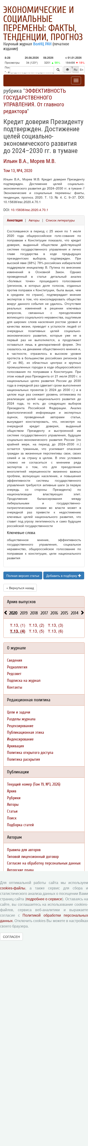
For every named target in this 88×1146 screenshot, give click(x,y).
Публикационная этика (25, 732)
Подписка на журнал (23, 680)
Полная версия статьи (22, 575)
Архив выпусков (21, 601)
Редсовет (14, 673)
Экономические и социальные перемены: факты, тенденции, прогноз (43, 24)
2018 (34, 613)
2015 (64, 613)
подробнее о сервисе (44, 899)
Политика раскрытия (23, 759)
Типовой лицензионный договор (33, 856)
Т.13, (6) (55, 631)
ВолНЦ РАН (42, 43)
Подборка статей (20, 825)
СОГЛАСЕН (11, 936)
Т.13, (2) (36, 625)
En (81, 69)
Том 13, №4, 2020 (17, 170)
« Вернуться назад (20, 587)
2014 (74, 613)
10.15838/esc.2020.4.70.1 (29, 209)
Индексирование (20, 739)
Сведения (14, 660)
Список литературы (60, 220)
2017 (44, 613)
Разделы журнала (21, 719)
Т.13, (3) (55, 625)
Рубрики (14, 798)
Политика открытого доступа (30, 752)
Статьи (12, 811)
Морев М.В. (43, 161)
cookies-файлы (12, 888)
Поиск (11, 818)
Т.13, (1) (17, 625)
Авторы (34, 220)
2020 (13, 613)
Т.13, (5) (36, 631)
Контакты (14, 687)
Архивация (15, 746)
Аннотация (15, 220)
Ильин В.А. (15, 161)
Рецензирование (20, 726)
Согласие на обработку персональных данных (44, 863)
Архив (11, 791)
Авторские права (20, 870)
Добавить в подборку (62, 575)
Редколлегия (17, 667)
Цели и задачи (18, 712)
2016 (54, 613)
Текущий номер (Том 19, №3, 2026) (33, 784)
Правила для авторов (24, 849)
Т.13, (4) (17, 631)
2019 (24, 613)
